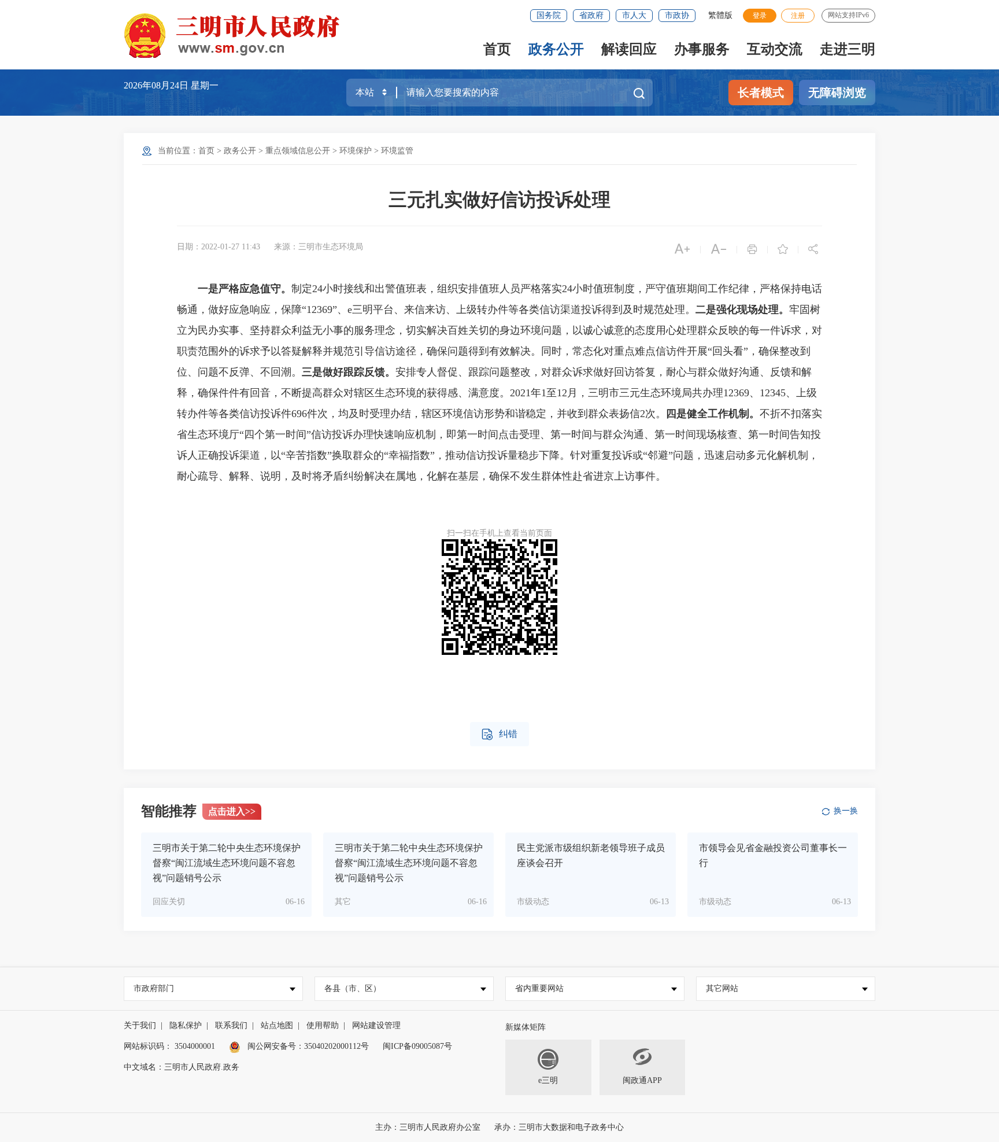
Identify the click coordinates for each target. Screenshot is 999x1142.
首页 (497, 49)
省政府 (591, 15)
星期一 (205, 85)
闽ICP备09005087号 (417, 1046)
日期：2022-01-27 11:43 (218, 246)
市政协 (677, 15)
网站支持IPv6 (848, 15)
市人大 (634, 15)
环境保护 (355, 150)
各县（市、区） (352, 988)
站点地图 (277, 1025)
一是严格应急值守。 (244, 288)
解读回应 (629, 49)
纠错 (499, 734)
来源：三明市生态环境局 (318, 246)
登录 (760, 16)
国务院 (548, 15)
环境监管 (397, 150)
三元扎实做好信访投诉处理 (499, 199)
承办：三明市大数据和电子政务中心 (559, 1127)
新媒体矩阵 (525, 1027)
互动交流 (774, 49)
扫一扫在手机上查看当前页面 (499, 533)
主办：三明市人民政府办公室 (427, 1127)
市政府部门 (154, 988)
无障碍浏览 (837, 92)
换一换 (846, 810)
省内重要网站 (539, 988)
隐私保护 (185, 1025)
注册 (798, 16)
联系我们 (231, 1025)
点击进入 (232, 811)
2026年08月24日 (157, 85)
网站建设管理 (376, 1025)
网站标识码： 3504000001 (169, 1046)
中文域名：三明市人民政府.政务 (181, 1067)
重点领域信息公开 (297, 150)
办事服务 (702, 49)
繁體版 (720, 15)
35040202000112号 (336, 1046)
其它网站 (722, 988)
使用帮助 (322, 1025)
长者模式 (761, 92)
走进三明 (847, 49)
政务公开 (556, 49)
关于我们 (140, 1025)
